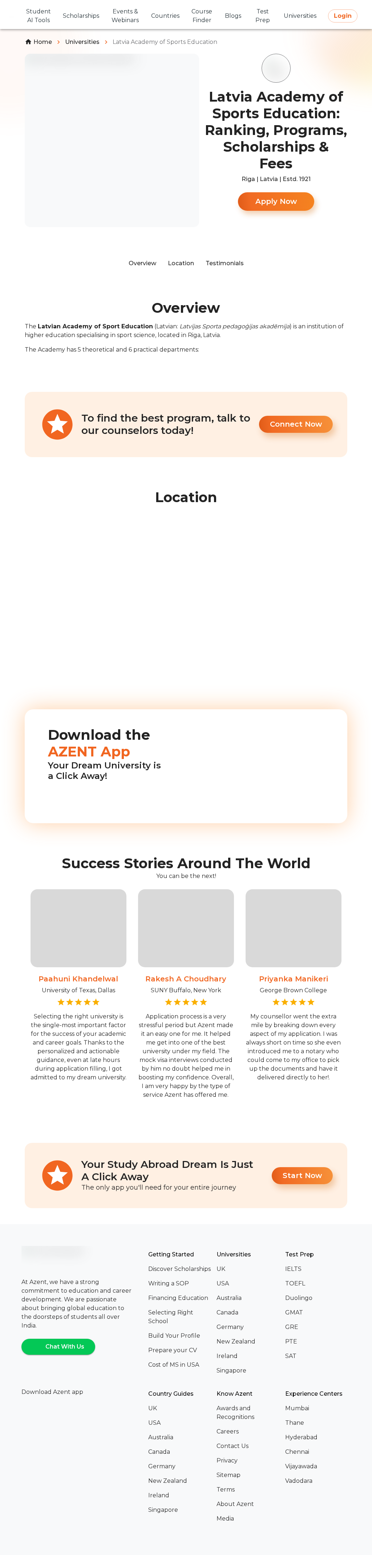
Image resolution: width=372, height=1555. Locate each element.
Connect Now (296, 424)
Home (42, 41)
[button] (179, 1269)
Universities (82, 41)
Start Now (302, 1175)
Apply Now (276, 201)
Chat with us (64, 1346)
